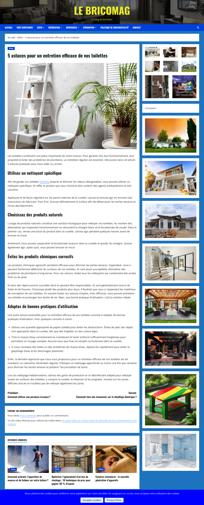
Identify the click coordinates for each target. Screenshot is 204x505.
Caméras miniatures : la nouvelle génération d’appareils (112, 478)
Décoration (54, 27)
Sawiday (44, 181)
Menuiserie (71, 27)
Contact (137, 27)
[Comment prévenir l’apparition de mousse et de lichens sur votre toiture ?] (28, 459)
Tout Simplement (25, 27)
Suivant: (106, 395)
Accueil (8, 27)
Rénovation (88, 27)
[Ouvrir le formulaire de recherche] (198, 27)
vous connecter (28, 415)
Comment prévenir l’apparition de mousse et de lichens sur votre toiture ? (28, 478)
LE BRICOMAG (102, 10)
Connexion (150, 108)
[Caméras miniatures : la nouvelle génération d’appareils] (116, 459)
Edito (39, 27)
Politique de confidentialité (114, 27)
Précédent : (29, 395)
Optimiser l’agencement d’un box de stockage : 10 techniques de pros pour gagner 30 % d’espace (71, 480)
